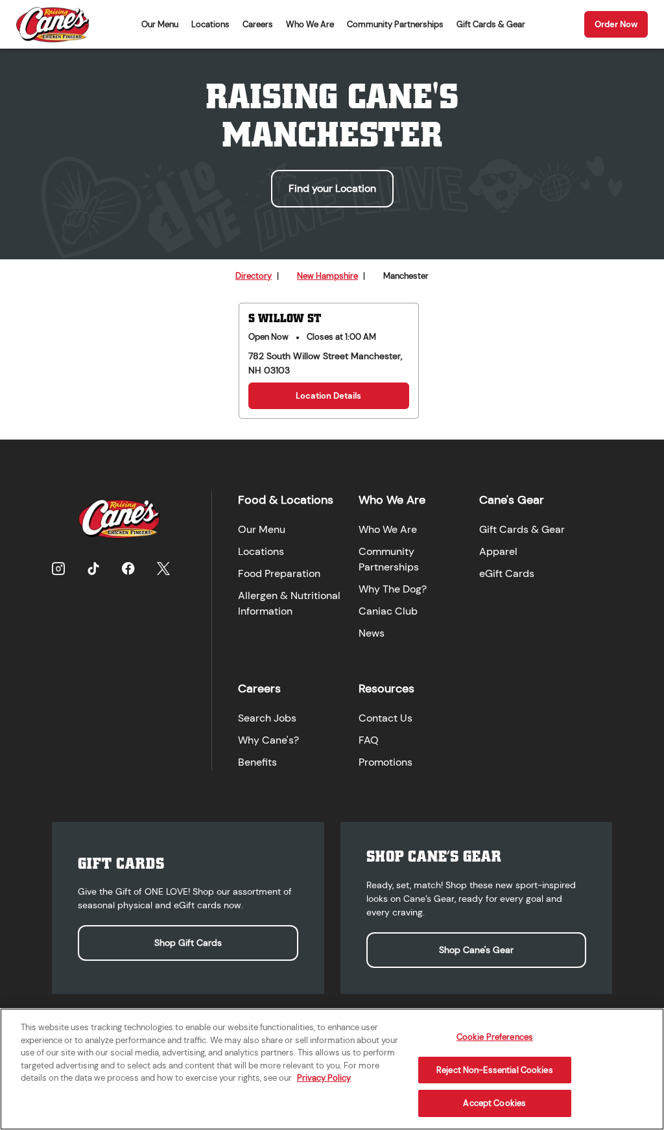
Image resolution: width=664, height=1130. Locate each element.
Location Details (328, 395)
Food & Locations (285, 500)
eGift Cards (506, 573)
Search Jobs (267, 718)
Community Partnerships (395, 24)
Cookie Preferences (494, 1036)
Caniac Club (388, 611)
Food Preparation (279, 573)
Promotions (385, 762)
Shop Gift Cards (188, 942)
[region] (332, 1069)
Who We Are (310, 24)
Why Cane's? (268, 740)
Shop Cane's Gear (476, 950)
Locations (210, 24)
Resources (386, 688)
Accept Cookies (494, 1103)
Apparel (498, 551)
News (372, 633)
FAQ (369, 740)
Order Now (616, 24)
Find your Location (332, 188)
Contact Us (385, 718)
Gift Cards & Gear (490, 24)
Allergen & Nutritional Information (289, 603)
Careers (258, 24)
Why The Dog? (393, 589)
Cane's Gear (511, 500)
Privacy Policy (324, 1077)
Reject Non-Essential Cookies (494, 1070)
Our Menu (159, 24)
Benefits (257, 762)
